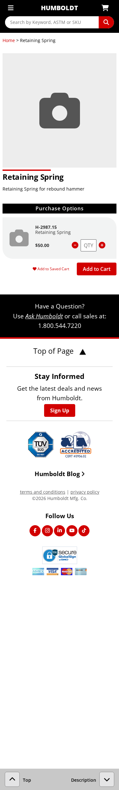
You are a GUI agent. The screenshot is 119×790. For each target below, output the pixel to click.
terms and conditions (42, 492)
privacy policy (84, 492)
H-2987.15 (46, 227)
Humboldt (59, 8)
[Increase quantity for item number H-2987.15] (102, 245)
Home (9, 40)
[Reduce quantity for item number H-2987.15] (75, 245)
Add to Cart (96, 268)
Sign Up (59, 410)
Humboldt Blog (57, 474)
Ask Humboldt (44, 316)
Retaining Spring (53, 232)
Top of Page (54, 351)
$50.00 (42, 245)
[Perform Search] (106, 22)
